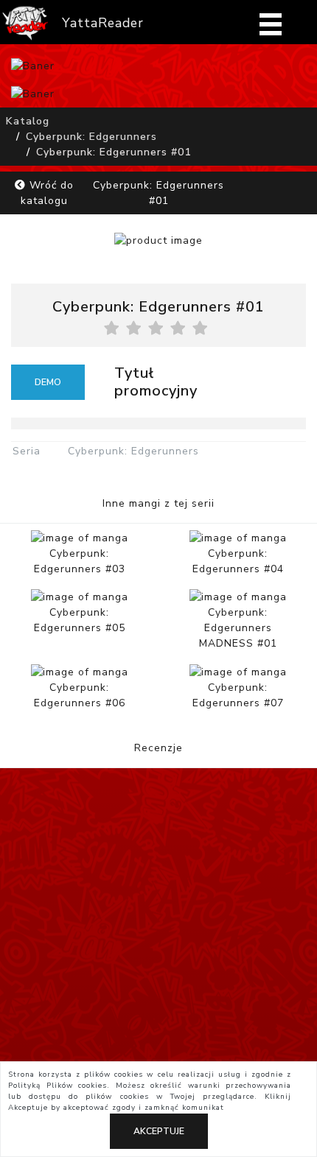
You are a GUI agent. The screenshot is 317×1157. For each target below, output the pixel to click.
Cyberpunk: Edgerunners (91, 137)
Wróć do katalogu (47, 193)
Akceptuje (158, 1131)
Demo (48, 382)
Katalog (27, 121)
